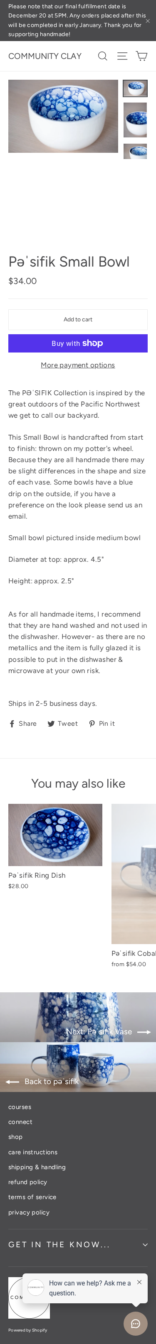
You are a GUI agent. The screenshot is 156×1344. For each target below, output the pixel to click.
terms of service (32, 1197)
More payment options (78, 365)
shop (15, 1137)
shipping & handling (37, 1167)
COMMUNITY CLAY (45, 56)
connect (20, 1122)
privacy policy (29, 1212)
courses (19, 1107)
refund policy (27, 1182)
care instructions (32, 1152)
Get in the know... (59, 1244)
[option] (63, 116)
